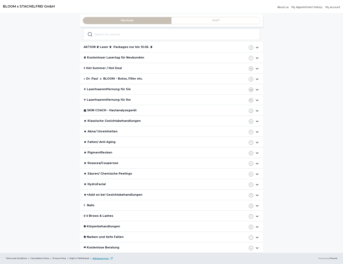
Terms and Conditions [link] (16, 258)
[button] (171, 47)
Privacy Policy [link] (59, 258)
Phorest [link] (333, 258)
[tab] (127, 20)
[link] (138, 6)
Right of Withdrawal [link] (79, 258)
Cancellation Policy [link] (40, 258)
